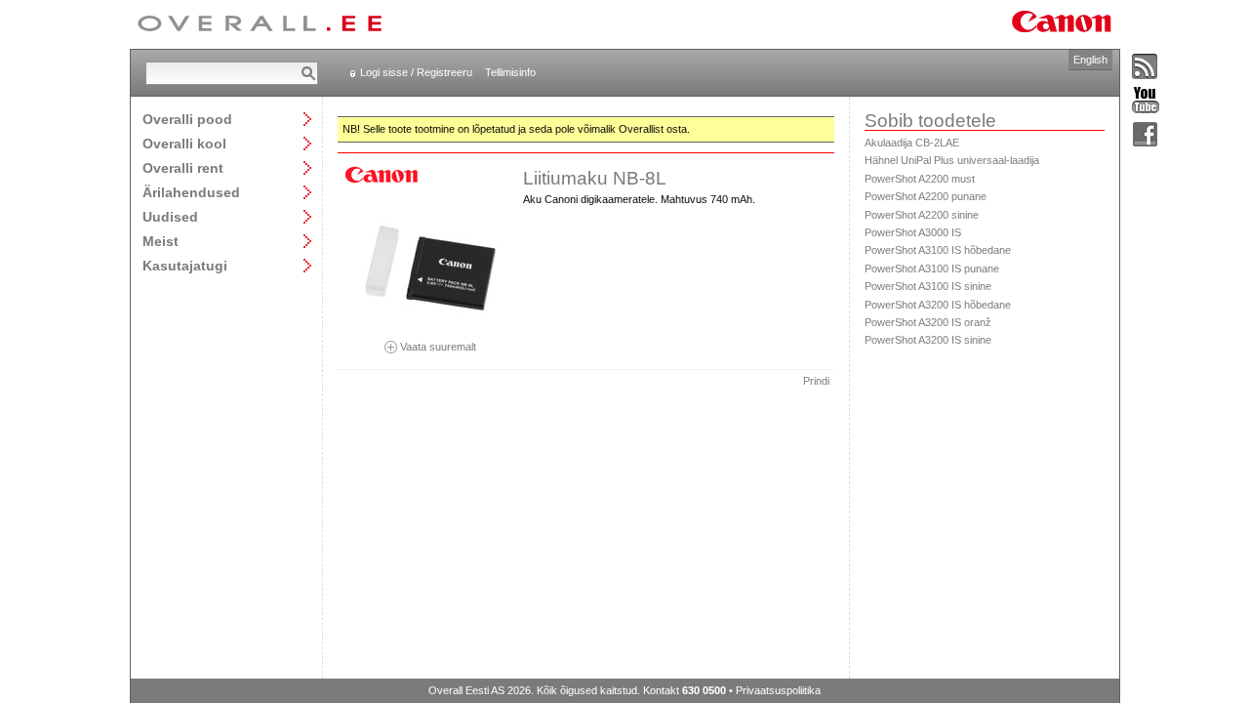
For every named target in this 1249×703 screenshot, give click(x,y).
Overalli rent (182, 167)
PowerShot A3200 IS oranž (928, 322)
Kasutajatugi (184, 265)
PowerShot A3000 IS (913, 232)
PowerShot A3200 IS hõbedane (938, 304)
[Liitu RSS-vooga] (1145, 67)
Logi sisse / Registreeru (416, 72)
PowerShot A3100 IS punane (932, 268)
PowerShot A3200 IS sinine (928, 340)
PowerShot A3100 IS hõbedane (938, 250)
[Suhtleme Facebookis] (1145, 135)
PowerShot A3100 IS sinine (928, 286)
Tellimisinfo (510, 72)
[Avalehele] (260, 24)
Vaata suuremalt (436, 346)
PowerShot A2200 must (920, 179)
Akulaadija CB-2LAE (912, 142)
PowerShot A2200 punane (926, 196)
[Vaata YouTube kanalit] (1145, 101)
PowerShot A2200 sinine (922, 215)
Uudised (170, 216)
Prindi (816, 381)
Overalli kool (184, 143)
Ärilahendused (191, 192)
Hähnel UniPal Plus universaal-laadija (952, 160)
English (1090, 59)
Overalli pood (187, 118)
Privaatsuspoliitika (778, 690)
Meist (160, 240)
